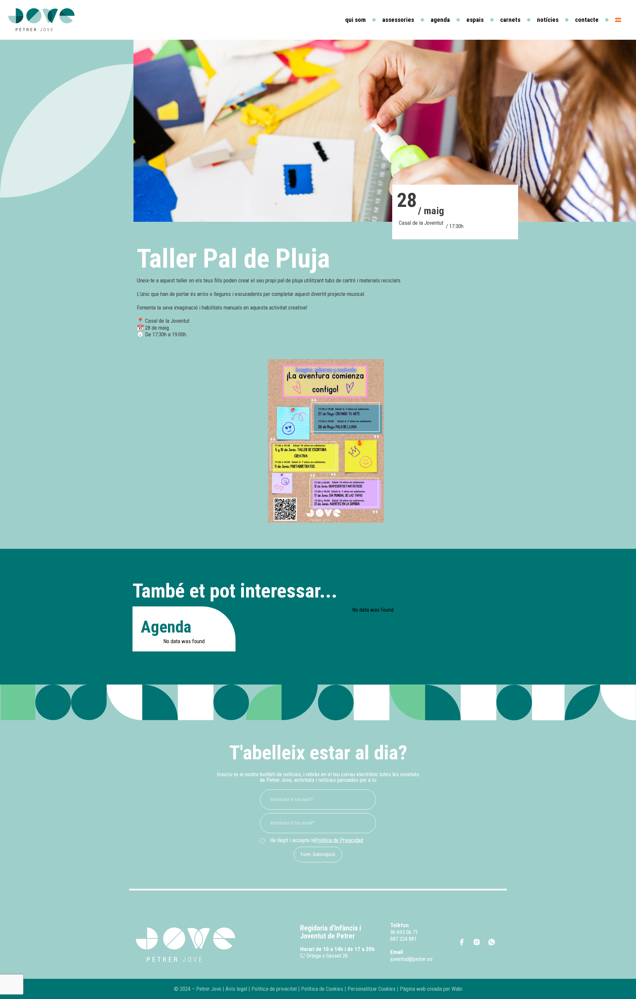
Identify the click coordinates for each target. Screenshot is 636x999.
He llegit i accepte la (316, 840)
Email (396, 952)
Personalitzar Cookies (371, 988)
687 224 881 (403, 938)
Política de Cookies (322, 988)
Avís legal (236, 988)
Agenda (440, 20)
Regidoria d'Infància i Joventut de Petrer (330, 932)
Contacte (587, 20)
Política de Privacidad (339, 840)
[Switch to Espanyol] (618, 20)
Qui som (355, 20)
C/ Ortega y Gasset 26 (324, 955)
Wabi (456, 988)
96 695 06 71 (404, 932)
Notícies (547, 20)
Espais (475, 20)
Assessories (398, 20)
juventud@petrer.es (411, 959)
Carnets (510, 20)
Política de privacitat (273, 988)
